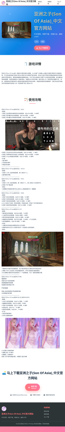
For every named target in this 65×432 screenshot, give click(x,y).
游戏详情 (40, 3)
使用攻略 (49, 3)
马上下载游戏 (43, 48)
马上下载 (59, 3)
